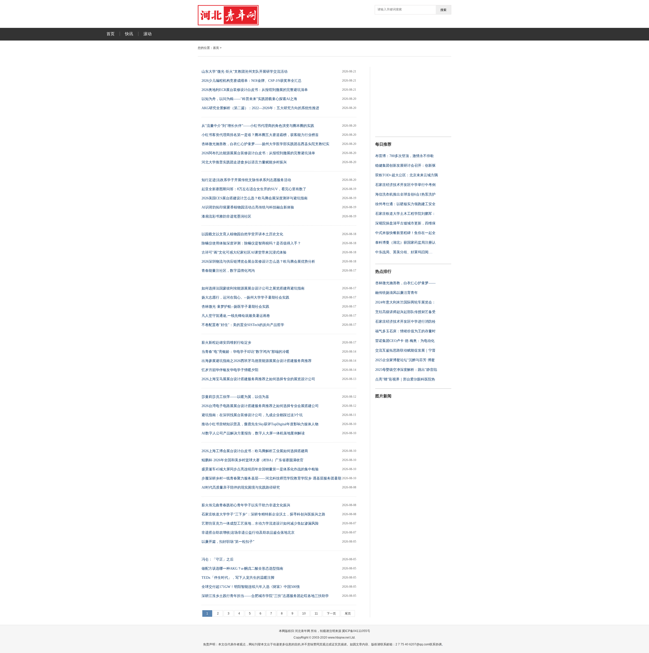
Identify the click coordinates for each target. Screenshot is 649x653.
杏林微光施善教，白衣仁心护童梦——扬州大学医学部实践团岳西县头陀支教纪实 (265, 144)
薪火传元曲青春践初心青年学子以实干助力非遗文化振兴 (246, 505)
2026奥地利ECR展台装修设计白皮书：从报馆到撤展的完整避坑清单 (255, 90)
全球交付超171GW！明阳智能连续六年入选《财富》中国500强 (251, 587)
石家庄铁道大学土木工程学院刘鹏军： (405, 214)
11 (316, 613)
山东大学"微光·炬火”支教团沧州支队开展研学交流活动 (244, 71)
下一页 (331, 613)
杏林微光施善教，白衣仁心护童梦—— (405, 283)
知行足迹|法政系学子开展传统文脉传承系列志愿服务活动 (246, 180)
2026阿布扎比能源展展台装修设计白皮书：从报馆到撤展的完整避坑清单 (258, 153)
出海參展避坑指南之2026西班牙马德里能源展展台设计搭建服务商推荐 (257, 361)
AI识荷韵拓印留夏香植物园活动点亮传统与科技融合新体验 (248, 207)
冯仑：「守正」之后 (217, 559)
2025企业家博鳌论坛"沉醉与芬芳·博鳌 (405, 360)
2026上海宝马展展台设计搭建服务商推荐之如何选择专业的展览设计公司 (258, 379)
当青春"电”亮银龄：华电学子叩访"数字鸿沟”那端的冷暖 (245, 352)
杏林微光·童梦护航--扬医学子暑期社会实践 (235, 307)
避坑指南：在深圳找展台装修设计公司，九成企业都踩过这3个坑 (252, 415)
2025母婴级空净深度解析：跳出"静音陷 (406, 370)
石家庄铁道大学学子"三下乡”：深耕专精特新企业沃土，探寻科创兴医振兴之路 (263, 514)
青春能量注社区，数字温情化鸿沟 (228, 271)
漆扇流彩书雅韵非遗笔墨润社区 (226, 216)
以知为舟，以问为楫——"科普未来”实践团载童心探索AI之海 (249, 99)
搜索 (443, 10)
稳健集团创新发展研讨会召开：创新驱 (405, 165)
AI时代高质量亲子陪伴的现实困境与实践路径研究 (241, 487)
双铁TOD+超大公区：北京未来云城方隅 (406, 175)
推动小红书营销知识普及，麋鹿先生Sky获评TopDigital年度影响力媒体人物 (260, 424)
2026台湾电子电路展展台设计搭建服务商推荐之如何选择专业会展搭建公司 (260, 406)
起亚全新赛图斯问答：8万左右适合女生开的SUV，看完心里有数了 (254, 189)
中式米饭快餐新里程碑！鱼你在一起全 (405, 233)
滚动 (147, 34)
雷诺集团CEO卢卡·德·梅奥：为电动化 (405, 341)
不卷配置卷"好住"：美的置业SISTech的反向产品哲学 (243, 325)
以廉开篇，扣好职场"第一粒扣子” (228, 542)
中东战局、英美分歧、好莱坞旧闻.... (403, 252)
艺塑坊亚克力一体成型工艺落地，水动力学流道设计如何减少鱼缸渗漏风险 (260, 523)
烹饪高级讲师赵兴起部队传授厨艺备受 (405, 312)
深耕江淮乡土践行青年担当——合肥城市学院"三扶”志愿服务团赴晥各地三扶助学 (265, 596)
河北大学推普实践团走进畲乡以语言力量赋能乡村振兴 (244, 162)
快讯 (129, 34)
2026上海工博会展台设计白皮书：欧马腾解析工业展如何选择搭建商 (255, 451)
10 (304, 613)
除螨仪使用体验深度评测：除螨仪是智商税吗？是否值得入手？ (251, 243)
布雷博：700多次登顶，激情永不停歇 (404, 156)
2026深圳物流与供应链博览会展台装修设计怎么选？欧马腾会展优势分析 (258, 261)
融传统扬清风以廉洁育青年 (396, 293)
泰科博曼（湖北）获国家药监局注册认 (405, 242)
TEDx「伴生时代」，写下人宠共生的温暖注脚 (238, 578)
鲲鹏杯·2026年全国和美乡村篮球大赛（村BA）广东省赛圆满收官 (252, 460)
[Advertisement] (407, 98)
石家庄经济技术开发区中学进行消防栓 (405, 321)
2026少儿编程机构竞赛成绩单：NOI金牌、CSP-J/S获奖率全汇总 (251, 81)
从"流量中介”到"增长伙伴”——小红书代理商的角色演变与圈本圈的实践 (258, 126)
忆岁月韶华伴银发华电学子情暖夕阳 (230, 370)
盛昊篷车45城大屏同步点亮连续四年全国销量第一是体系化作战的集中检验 (260, 469)
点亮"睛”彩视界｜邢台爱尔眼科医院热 (405, 379)
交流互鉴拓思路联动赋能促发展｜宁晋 (405, 350)
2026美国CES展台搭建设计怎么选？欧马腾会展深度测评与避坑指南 (255, 198)
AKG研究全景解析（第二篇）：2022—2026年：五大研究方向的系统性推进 (260, 108)
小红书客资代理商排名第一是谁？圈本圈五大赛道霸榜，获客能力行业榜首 (260, 135)
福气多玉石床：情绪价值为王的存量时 (405, 331)
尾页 (348, 613)
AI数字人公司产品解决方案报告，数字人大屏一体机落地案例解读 (253, 433)
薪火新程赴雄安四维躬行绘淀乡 (226, 342)
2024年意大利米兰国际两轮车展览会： (405, 302)
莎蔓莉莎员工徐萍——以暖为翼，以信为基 (235, 397)
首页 (110, 34)
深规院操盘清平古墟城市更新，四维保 (405, 223)
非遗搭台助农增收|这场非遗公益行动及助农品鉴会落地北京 (248, 532)
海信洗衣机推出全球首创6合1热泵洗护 (405, 194)
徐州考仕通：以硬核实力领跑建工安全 (405, 204)
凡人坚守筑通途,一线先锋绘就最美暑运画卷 (236, 316)
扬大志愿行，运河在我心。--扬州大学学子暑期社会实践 (245, 297)
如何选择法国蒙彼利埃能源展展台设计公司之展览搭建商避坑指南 (253, 288)
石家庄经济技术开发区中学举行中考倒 (405, 185)
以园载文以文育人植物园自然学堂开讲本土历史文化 (242, 234)
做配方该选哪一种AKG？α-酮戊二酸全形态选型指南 (242, 568)
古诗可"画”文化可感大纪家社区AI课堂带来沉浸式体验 (244, 252)
